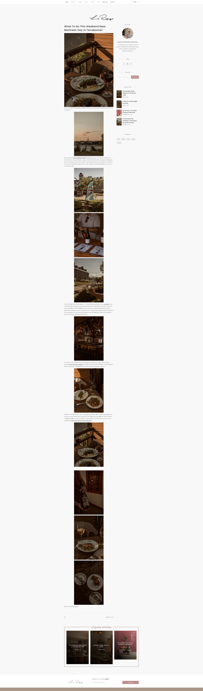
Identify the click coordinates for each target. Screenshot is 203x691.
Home (66, 2)
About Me (105, 2)
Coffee (92, 2)
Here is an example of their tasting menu (82, 420)
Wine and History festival (79, 158)
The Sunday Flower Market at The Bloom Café (129, 93)
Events (80, 2)
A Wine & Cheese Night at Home (130, 102)
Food (98, 2)
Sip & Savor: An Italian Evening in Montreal (130, 111)
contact (112, 2)
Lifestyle (73, 2)
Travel (86, 2)
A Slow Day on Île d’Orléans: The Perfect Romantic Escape (130, 121)
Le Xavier (106, 304)
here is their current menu (75, 364)
